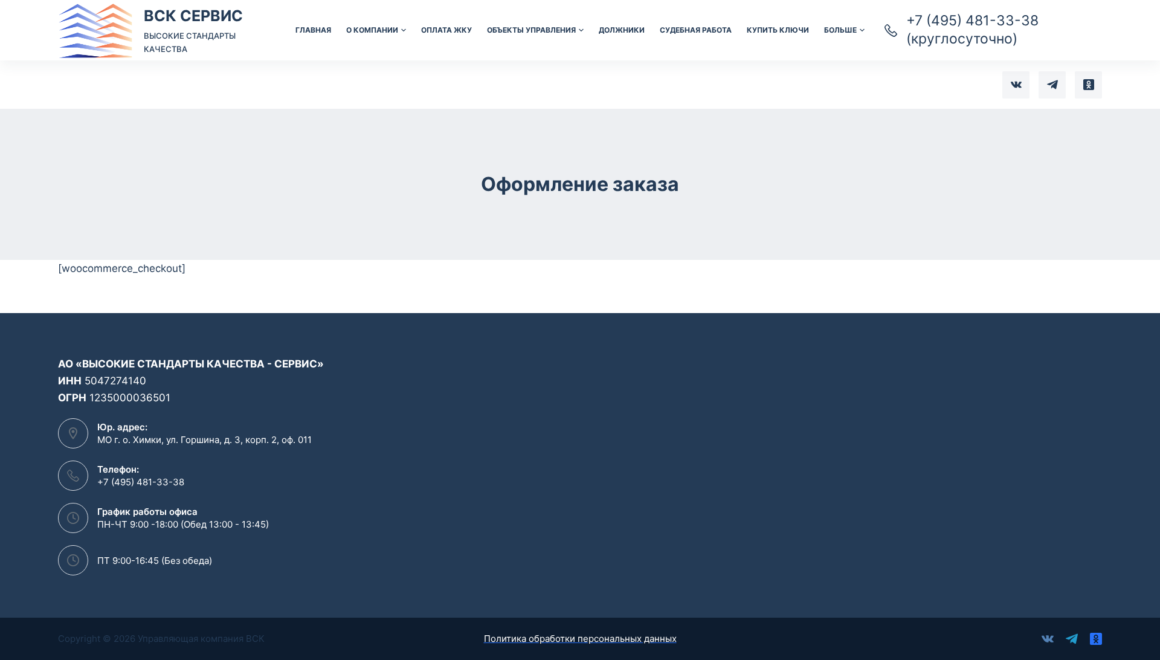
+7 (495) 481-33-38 (140, 482)
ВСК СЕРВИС (193, 16)
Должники (622, 29)
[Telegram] (1052, 85)
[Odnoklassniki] (1088, 85)
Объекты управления (531, 29)
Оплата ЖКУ (446, 29)
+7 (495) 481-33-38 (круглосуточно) (972, 29)
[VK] (1016, 85)
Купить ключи (778, 29)
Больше (840, 29)
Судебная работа (696, 29)
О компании (372, 29)
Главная (313, 29)
